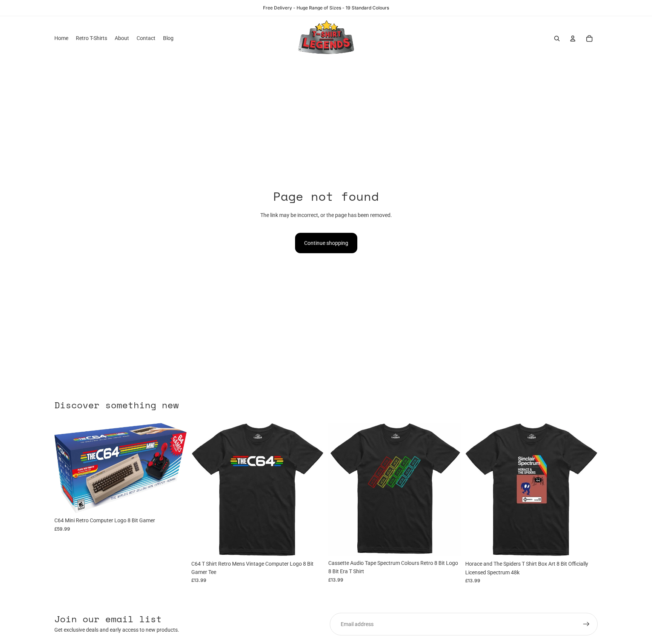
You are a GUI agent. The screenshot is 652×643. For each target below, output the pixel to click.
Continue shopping (326, 243)
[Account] (572, 38)
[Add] (175, 501)
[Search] (557, 38)
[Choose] (312, 545)
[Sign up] (586, 624)
